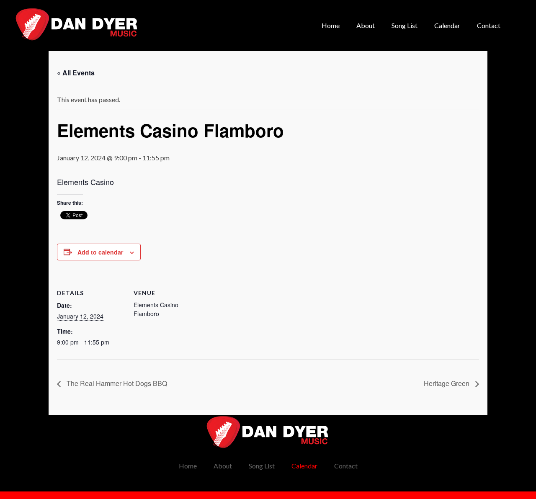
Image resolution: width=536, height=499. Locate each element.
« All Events (76, 72)
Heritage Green (447, 383)
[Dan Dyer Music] (77, 24)
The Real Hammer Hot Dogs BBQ (116, 383)
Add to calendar (100, 252)
